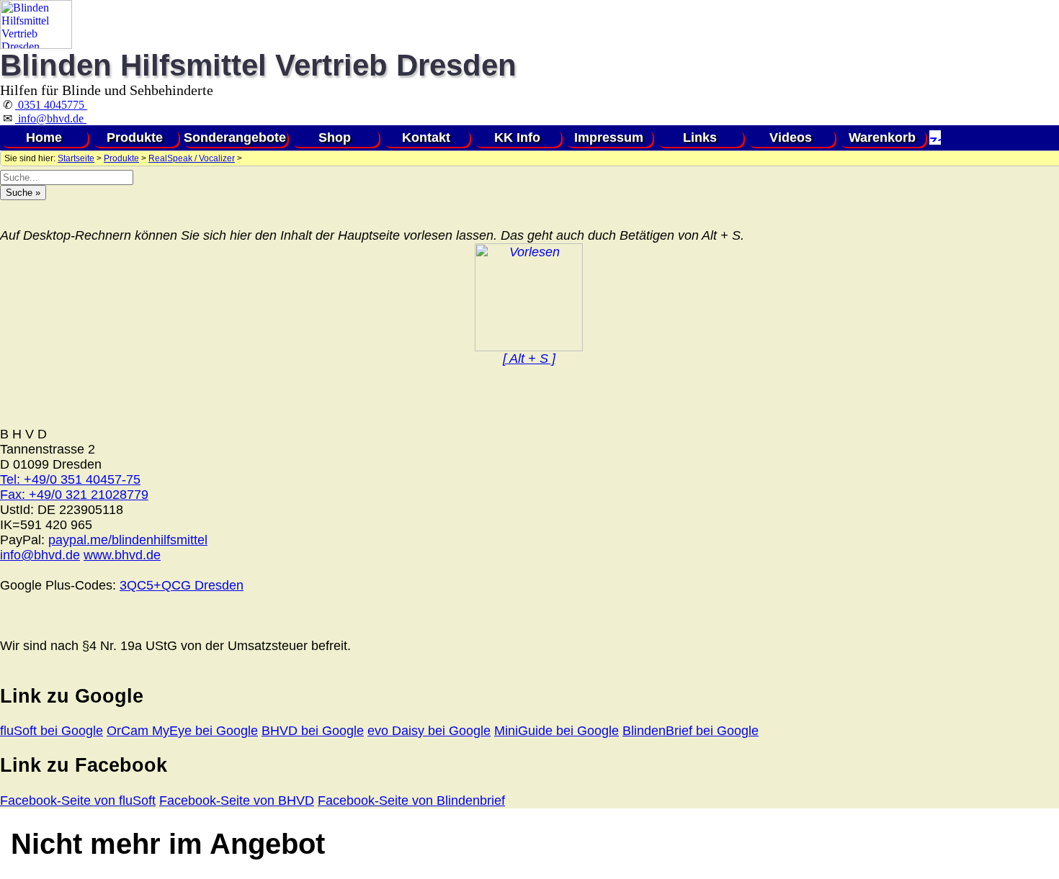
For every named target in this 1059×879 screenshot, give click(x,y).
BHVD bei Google (313, 731)
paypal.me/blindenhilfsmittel (127, 540)
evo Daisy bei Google (429, 731)
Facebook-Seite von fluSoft (78, 800)
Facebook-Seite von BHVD (236, 800)
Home (44, 137)
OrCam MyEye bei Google (182, 731)
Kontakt (426, 137)
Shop (334, 137)
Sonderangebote (235, 137)
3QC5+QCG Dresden (181, 585)
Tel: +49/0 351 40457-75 (70, 479)
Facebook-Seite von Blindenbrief (411, 800)
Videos (790, 137)
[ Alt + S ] (529, 358)
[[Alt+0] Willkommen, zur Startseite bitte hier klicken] (36, 45)
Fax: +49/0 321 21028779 (74, 494)
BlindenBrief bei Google (690, 731)
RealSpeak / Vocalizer (191, 158)
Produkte (135, 137)
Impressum (608, 137)
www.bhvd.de (122, 555)
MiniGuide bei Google (556, 731)
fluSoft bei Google (51, 731)
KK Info (517, 137)
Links (700, 137)
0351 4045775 (51, 105)
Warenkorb (882, 137)
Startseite (76, 158)
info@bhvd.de (50, 118)
